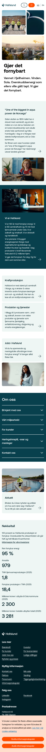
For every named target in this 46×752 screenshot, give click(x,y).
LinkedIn (5, 695)
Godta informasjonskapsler (23, 739)
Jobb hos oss (7, 655)
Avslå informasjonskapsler (23, 746)
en (43, 5)
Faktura (5, 675)
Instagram (6, 699)
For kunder (8, 429)
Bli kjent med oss (11, 410)
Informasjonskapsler (11, 683)
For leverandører (31, 651)
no (38, 5)
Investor (27, 647)
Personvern (7, 679)
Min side (27, 671)
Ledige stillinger (30, 655)
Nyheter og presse (10, 659)
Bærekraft (6, 647)
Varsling (27, 675)
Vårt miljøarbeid (10, 419)
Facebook (28, 695)
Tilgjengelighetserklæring (34, 679)
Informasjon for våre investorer (15, 542)
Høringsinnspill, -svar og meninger (15, 441)
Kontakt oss (8, 452)
